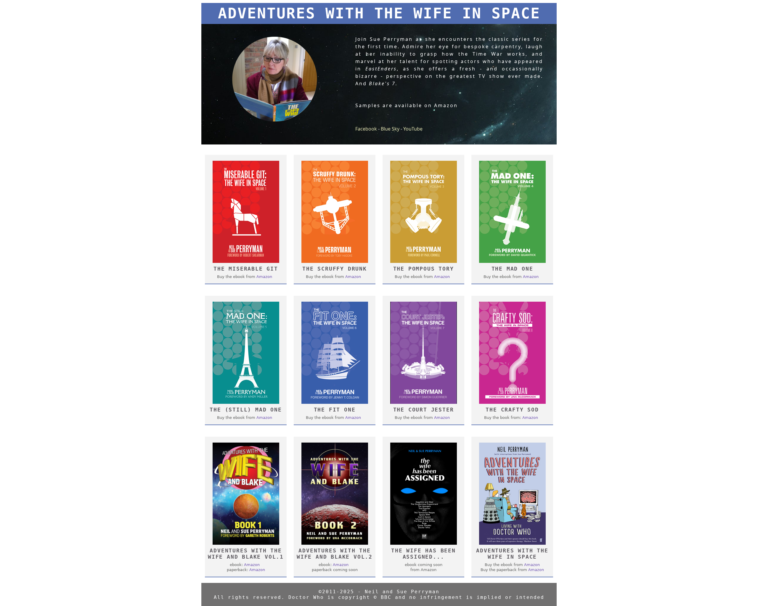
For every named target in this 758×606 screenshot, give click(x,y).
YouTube (413, 129)
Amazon (264, 276)
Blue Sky (390, 129)
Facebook (366, 129)
